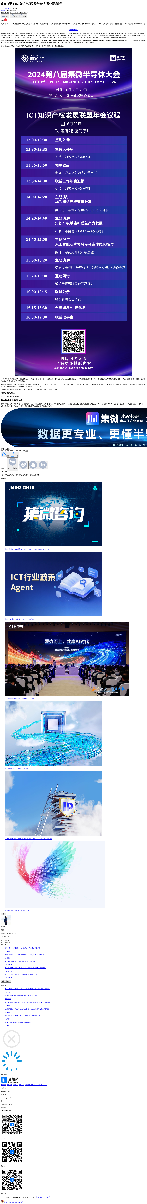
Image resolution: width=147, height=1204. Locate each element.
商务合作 (39, 1085)
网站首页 (3, 1085)
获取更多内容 (6, 981)
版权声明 (9, 1085)
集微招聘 (15, 1085)
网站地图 (27, 1085)
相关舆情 (4, 10)
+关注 (3, 914)
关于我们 (33, 1085)
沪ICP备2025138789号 (43, 1197)
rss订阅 (44, 1085)
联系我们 (21, 1085)
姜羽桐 (7, 8)
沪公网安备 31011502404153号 (13, 1202)
